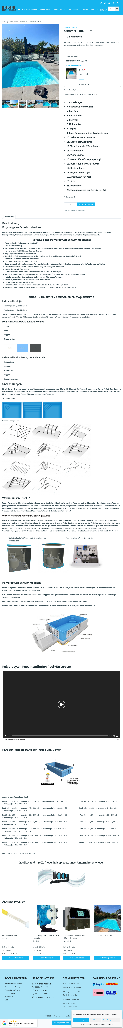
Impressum (110, 1024)
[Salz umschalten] (69, 181)
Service (85, 10)
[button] (6, 104)
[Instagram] (113, 3)
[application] (61, 704)
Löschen (81, 79)
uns (33, 853)
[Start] (3, 22)
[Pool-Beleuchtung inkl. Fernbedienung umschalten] (86, 133)
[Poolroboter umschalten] (73, 185)
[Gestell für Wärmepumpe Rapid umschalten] (83, 159)
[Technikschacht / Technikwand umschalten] (82, 146)
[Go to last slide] (3, 104)
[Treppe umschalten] (70, 128)
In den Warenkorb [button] (15, 958)
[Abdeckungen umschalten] (73, 102)
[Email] (105, 3)
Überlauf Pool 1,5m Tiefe (103, 935)
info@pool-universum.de (44, 997)
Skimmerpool (70, 27)
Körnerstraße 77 (68, 1003)
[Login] (106, 10)
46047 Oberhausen (69, 1007)
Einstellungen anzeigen (111, 1020)
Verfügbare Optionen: (72, 90)
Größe (82, 70)
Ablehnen (95, 1020)
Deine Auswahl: (72, 56)
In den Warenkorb (86, 204)
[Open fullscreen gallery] (57, 98)
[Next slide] (58, 104)
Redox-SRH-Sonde (9, 935)
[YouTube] (109, 3)
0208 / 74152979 (41, 987)
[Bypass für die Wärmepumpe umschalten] (81, 163)
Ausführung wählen (107, 958)
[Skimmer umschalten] (71, 119)
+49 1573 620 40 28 (42, 994)
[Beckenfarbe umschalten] (73, 115)
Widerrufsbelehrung (12, 987)
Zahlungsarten (10, 993)
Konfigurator (74, 210)
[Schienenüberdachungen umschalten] (78, 106)
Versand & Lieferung (12, 990)
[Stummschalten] (114, 736)
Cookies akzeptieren (81, 1020)
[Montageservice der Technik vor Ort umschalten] (85, 190)
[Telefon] (101, 3)
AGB (6, 1000)
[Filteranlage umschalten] (73, 150)
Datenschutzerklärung (87, 1024)
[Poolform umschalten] (71, 111)
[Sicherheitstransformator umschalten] (80, 137)
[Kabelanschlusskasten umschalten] (78, 141)
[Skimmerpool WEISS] (30, 62)
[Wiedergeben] (6, 736)
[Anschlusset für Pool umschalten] (77, 176)
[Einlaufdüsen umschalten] (73, 124)
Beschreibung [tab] (9, 216)
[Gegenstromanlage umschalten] (77, 172)
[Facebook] (117, 3)
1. (14, 740)
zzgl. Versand (6, 950)
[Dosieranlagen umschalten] (74, 168)
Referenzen (93, 10)
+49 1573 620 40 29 (42, 990)
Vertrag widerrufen (61, 1022)
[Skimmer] (71, 73)
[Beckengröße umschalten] (73, 36)
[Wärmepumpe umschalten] (74, 155)
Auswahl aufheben (75, 65)
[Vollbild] (117, 736)
